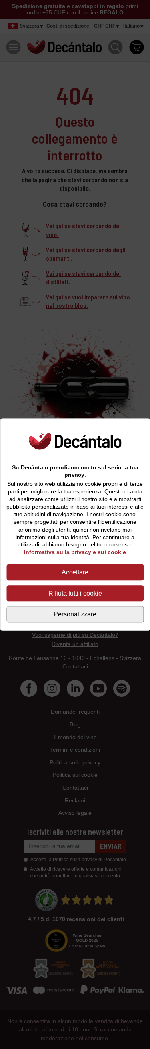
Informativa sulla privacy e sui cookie (75, 552)
